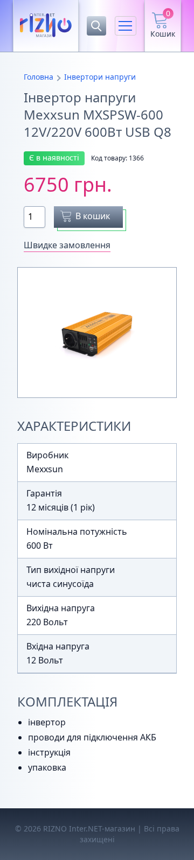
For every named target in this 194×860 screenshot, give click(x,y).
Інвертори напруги (100, 77)
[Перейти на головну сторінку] (46, 25)
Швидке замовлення (67, 245)
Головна (38, 77)
